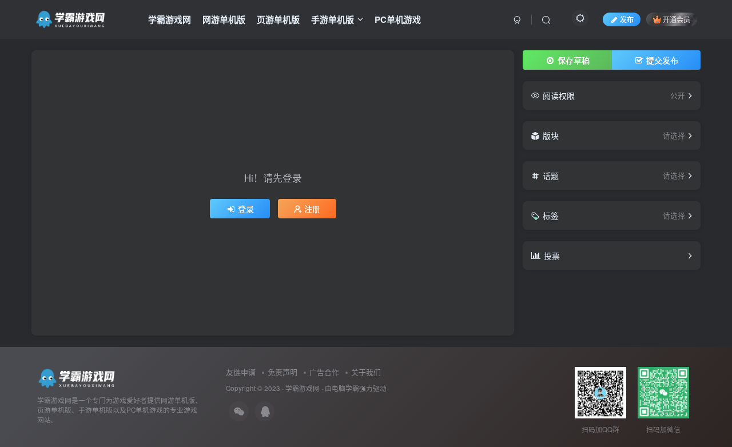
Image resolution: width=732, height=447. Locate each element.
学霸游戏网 (169, 19)
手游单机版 (332, 19)
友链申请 (241, 371)
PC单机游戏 (398, 19)
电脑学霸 (345, 388)
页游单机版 (278, 19)
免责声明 (282, 371)
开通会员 (676, 19)
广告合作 (324, 371)
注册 (312, 208)
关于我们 (366, 371)
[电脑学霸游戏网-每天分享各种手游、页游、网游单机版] (77, 377)
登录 (246, 208)
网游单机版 (223, 19)
